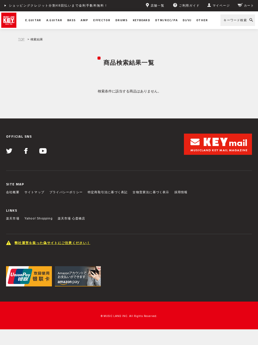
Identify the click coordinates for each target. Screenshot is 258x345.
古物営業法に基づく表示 (151, 192)
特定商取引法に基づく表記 (107, 192)
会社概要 (12, 192)
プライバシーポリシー (66, 192)
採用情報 (181, 192)
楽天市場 (12, 218)
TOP (21, 39)
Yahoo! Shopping (38, 218)
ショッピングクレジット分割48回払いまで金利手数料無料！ (58, 5)
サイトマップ (34, 192)
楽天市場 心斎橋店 (71, 218)
